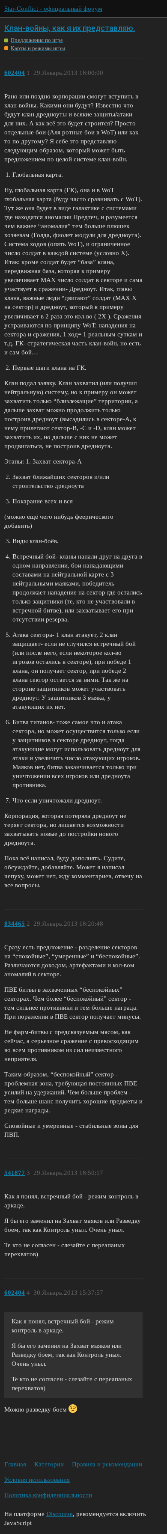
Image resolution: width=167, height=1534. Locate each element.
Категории (49, 1464)
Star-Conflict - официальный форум (53, 8)
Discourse (59, 1513)
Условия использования (37, 1479)
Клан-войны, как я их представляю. (69, 28)
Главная (15, 1464)
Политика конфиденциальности (48, 1495)
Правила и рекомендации (107, 1464)
